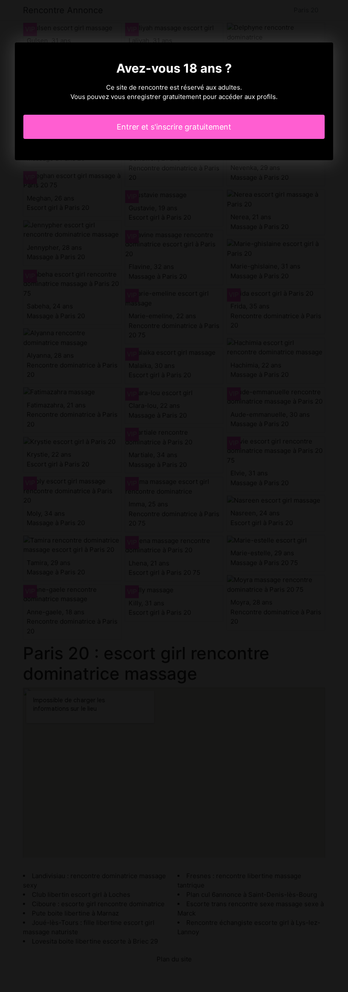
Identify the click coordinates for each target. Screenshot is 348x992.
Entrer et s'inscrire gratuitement (174, 126)
